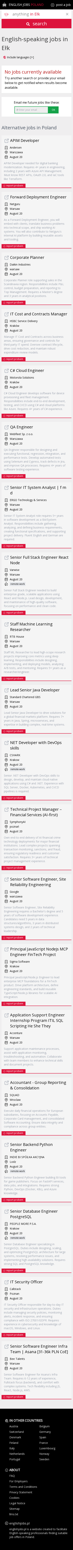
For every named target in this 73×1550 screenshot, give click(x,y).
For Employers (18, 1481)
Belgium (44, 1426)
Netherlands (17, 1454)
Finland (13, 1443)
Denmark (15, 1437)
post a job (63, 5)
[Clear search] (67, 14)
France (43, 1443)
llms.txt (13, 1514)
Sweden (44, 1459)
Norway (44, 1454)
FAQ (12, 1476)
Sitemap (14, 1509)
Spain (42, 1437)
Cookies (14, 1498)
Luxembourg (47, 1448)
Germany (45, 1432)
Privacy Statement (20, 1492)
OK (53, 109)
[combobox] (41, 14)
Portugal (14, 1459)
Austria (13, 1426)
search (39, 23)
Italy (12, 1448)
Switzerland (16, 1432)
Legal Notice (17, 1503)
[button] (18, 57)
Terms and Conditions (23, 1487)
